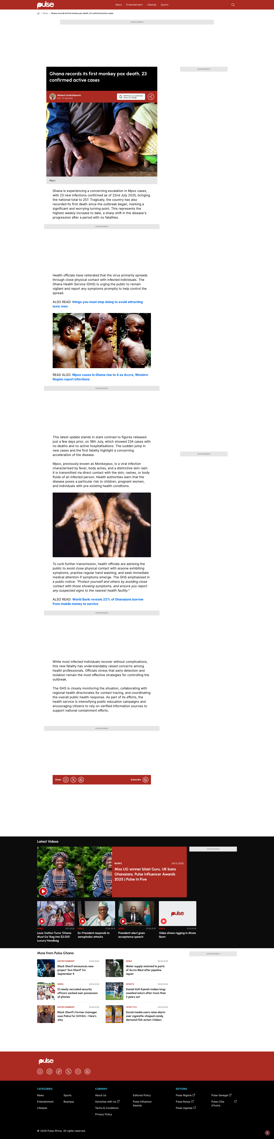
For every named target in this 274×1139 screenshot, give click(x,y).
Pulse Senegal (219, 1095)
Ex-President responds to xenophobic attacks (94, 935)
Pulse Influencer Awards (142, 1103)
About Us (100, 1095)
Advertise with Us (105, 1101)
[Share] (151, 97)
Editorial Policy (142, 1095)
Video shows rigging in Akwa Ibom (177, 935)
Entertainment (134, 4)
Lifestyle (151, 4)
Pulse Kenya (183, 1101)
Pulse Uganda (184, 1108)
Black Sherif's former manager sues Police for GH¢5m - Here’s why (77, 1016)
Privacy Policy (103, 1114)
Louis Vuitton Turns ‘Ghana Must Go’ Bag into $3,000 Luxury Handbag (54, 936)
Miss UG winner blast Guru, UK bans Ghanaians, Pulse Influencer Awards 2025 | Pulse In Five (145, 874)
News (119, 4)
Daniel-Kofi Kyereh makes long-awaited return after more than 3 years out (146, 993)
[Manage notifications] (267, 1132)
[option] (56, 923)
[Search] (233, 4)
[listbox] (137, 923)
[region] (137, 923)
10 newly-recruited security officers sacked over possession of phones (77, 993)
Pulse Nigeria (184, 1095)
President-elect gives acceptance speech (131, 935)
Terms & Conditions (106, 1108)
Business (69, 1101)
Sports (164, 4)
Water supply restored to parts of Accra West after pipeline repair (145, 970)
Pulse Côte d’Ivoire (217, 1103)
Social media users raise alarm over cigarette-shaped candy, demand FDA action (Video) (145, 1016)
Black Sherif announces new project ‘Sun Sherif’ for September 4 (75, 970)
